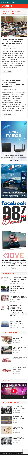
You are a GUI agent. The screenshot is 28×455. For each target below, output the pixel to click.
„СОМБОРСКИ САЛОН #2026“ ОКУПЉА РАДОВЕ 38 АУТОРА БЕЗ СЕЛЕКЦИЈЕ (18, 279)
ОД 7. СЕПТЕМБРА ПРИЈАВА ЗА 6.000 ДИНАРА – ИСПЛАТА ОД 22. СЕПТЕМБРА (18, 297)
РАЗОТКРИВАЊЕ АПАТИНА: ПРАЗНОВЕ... (19, 407)
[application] (14, 391)
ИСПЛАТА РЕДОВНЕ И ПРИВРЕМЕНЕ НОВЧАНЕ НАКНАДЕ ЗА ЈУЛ (17, 323)
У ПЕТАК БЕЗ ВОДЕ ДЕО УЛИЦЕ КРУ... (19, 337)
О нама (2, 2)
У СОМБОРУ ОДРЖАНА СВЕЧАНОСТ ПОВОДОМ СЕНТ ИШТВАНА (18, 288)
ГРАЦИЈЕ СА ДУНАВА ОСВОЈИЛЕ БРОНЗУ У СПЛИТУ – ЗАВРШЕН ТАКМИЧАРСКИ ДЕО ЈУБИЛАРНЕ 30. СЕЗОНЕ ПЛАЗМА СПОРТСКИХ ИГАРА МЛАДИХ (18, 311)
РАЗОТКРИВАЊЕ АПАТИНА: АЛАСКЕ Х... (19, 417)
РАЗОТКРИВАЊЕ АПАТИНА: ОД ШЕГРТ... (19, 427)
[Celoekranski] (25, 397)
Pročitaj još (8, 71)
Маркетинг (7, 2)
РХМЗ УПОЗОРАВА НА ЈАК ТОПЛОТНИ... (20, 348)
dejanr (16, 422)
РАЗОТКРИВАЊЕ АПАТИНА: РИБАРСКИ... (19, 438)
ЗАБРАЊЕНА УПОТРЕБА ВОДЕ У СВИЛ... (19, 368)
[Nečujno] (23, 397)
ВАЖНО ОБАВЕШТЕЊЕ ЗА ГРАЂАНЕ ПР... (20, 358)
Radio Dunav (14, 48)
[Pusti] (2, 397)
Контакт (13, 2)
